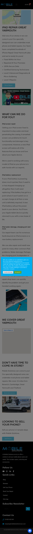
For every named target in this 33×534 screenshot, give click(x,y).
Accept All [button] (17, 272)
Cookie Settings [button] (8, 272)
